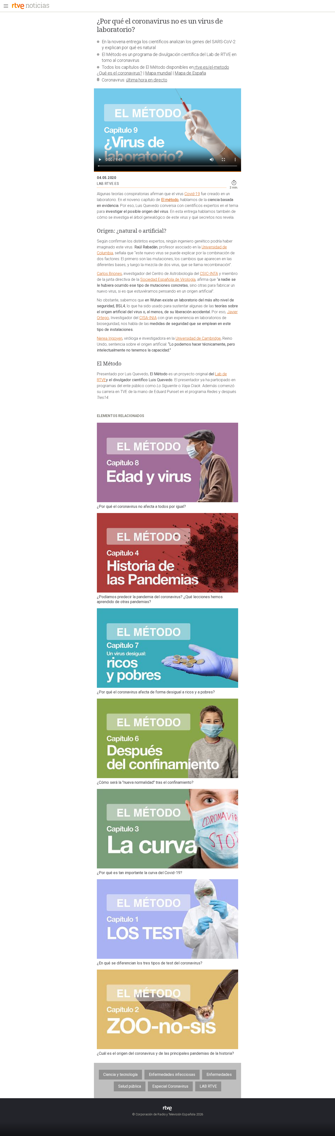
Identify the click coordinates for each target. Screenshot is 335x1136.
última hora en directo (146, 79)
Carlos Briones (109, 273)
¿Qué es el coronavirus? (119, 73)
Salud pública (129, 1086)
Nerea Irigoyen (109, 338)
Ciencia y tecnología (120, 1074)
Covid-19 (192, 193)
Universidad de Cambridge (198, 338)
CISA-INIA (148, 317)
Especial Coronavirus (170, 1086)
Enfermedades (219, 1074)
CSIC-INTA (209, 273)
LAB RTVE (208, 1086)
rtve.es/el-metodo (211, 67)
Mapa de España (190, 73)
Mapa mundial (158, 73)
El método (170, 199)
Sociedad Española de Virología (167, 279)
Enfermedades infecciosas (172, 1074)
